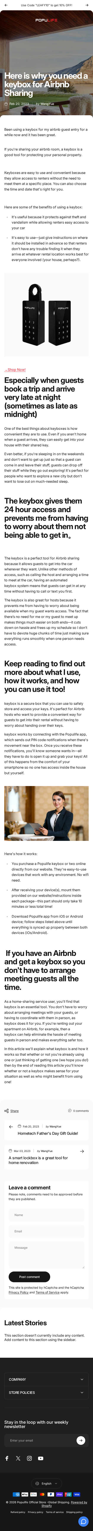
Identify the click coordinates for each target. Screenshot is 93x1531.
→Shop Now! (15, 369)
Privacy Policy (19, 1292)
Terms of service (55, 1512)
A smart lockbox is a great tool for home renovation (38, 1160)
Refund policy (18, 1512)
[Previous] (6, 5)
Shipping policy (74, 1512)
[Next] (87, 5)
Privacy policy (35, 1512)
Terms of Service (47, 1292)
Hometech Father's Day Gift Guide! (48, 1133)
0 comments (81, 1110)
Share (14, 1111)
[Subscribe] (81, 1440)
